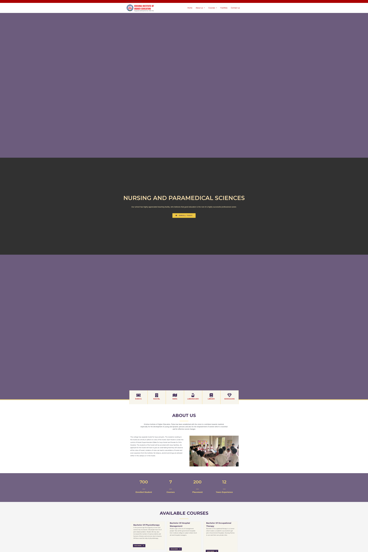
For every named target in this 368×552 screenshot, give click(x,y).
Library (211, 399)
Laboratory (193, 399)
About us (199, 7)
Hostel (156, 399)
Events (138, 399)
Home (189, 7)
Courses (211, 7)
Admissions (229, 399)
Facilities (223, 7)
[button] (184, 215)
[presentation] (204, 7)
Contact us (235, 7)
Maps (174, 399)
